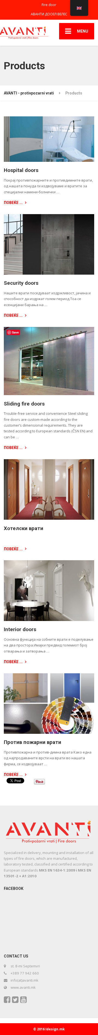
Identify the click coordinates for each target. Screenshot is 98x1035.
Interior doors (20, 629)
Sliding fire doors (24, 404)
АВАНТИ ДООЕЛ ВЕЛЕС (49, 14)
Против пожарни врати (32, 742)
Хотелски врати (23, 528)
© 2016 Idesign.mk (49, 1029)
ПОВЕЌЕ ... (13, 202)
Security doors (21, 283)
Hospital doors (21, 170)
